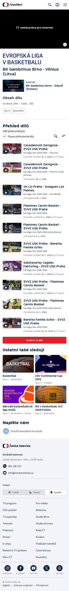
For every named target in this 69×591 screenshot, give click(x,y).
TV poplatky (10, 516)
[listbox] (34, 492)
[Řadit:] (63, 136)
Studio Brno (42, 516)
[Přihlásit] (57, 4)
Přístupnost (42, 585)
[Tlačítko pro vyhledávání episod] (55, 136)
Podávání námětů (46, 543)
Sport (7, 110)
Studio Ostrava (44, 523)
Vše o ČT (7, 557)
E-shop (7, 543)
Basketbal (18, 110)
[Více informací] (65, 45)
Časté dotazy (43, 550)
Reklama (41, 510)
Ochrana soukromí (23, 585)
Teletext (8, 523)
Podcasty (8, 530)
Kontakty (41, 557)
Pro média (42, 503)
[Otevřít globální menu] (65, 4)
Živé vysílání (9, 510)
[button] (13, 150)
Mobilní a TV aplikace (15, 550)
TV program (9, 503)
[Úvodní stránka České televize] (17, 446)
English (6, 585)
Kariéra (40, 537)
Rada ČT (40, 530)
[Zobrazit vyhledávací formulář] (50, 4)
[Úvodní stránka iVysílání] (12, 5)
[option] (13, 492)
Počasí (6, 537)
